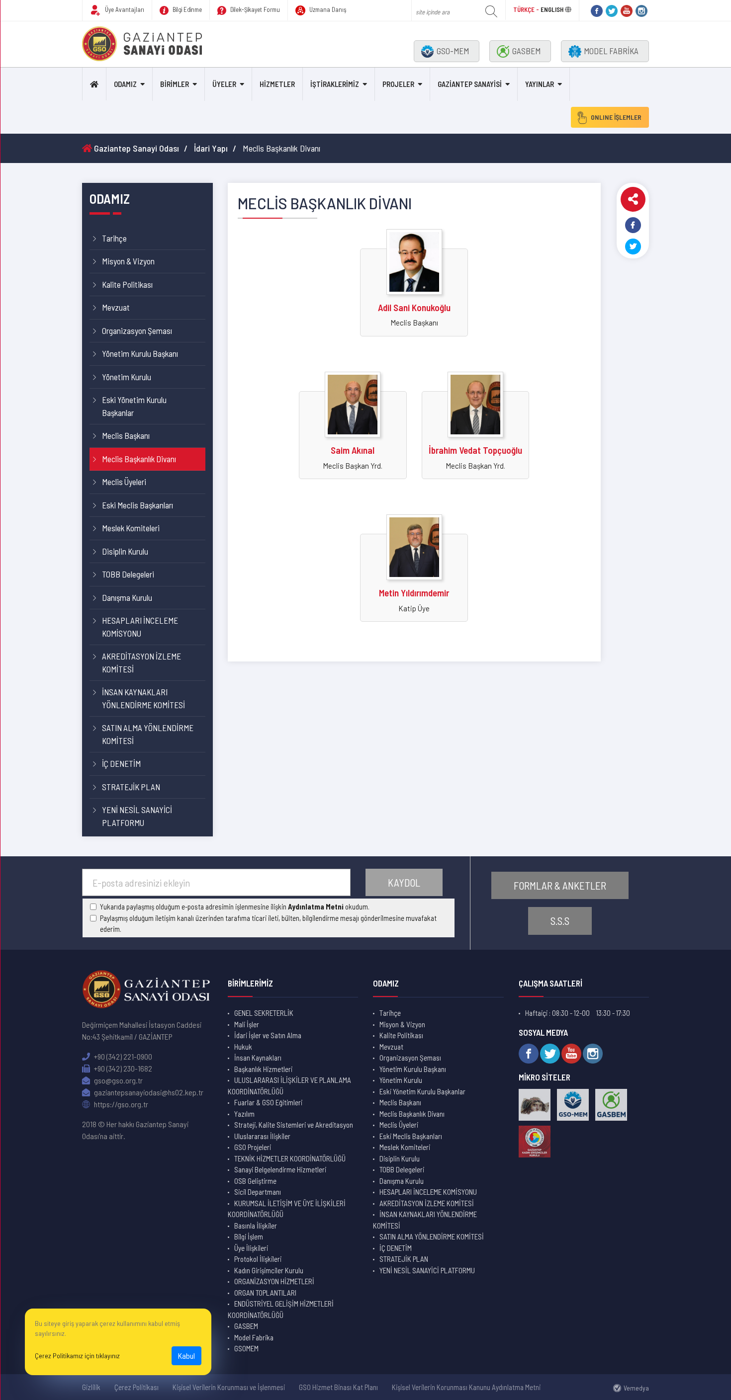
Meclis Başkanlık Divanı (139, 459)
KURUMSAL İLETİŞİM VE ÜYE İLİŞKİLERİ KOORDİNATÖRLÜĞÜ (287, 1209)
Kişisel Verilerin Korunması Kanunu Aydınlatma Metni (466, 1387)
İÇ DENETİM (121, 763)
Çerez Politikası (136, 1387)
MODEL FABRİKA (611, 51)
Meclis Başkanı (126, 435)
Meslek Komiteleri (131, 528)
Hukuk (243, 1046)
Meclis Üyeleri (124, 482)
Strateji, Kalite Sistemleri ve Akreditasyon (293, 1124)
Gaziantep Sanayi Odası (135, 148)
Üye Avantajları (123, 9)
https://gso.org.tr (120, 1104)
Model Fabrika (254, 1337)
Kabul (186, 1355)
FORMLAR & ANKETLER (560, 885)
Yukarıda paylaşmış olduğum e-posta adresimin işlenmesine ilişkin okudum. (234, 906)
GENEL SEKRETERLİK (263, 1012)
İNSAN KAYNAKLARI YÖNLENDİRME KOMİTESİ (143, 698)
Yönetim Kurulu (126, 377)
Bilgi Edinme (186, 9)
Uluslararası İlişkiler (262, 1136)
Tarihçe (114, 238)
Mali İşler (246, 1024)
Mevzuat (116, 307)
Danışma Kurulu (127, 597)
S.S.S (559, 920)
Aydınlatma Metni (316, 906)
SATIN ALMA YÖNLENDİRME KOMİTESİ (147, 734)
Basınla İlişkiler (255, 1225)
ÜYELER (224, 84)
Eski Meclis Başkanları (137, 505)
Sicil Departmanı (257, 1191)
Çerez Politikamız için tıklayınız (77, 1355)
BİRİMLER (174, 84)
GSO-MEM (453, 51)
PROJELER (398, 84)
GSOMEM (246, 1348)
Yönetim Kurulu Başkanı (140, 353)
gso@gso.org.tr (117, 1080)
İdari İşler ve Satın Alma (267, 1035)
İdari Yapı (211, 148)
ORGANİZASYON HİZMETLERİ (274, 1281)
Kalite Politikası (127, 284)
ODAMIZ (125, 84)
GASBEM (526, 51)
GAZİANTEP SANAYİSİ (470, 84)
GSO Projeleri (252, 1147)
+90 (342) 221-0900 (122, 1056)
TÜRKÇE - (527, 9)
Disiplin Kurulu (125, 551)
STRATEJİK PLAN (131, 787)
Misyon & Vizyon (128, 261)
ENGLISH (552, 9)
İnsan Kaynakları (257, 1057)
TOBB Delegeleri (128, 574)
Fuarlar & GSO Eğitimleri (268, 1102)
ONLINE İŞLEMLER (616, 117)
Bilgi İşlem (248, 1236)
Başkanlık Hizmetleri (263, 1069)
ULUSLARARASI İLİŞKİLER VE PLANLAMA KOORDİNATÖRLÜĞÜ (289, 1085)
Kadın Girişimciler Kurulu (268, 1270)
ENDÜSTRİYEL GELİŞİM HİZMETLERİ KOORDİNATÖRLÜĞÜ (281, 1309)
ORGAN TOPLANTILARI (265, 1292)
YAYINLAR (539, 84)
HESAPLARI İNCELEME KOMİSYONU (140, 626)
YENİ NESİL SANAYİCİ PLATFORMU (137, 816)
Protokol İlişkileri (257, 1258)
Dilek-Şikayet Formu (254, 9)
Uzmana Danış (327, 9)
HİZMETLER (277, 84)
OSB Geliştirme (255, 1180)
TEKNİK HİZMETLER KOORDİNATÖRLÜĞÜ (290, 1158)
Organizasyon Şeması (137, 330)
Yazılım (244, 1113)
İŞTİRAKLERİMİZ (334, 84)
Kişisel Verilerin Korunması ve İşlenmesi (229, 1387)
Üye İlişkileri (251, 1247)
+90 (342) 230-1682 (122, 1068)
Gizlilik (91, 1387)
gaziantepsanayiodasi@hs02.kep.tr (147, 1092)
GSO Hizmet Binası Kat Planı (338, 1387)
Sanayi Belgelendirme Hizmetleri (280, 1169)
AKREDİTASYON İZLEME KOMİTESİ (141, 662)
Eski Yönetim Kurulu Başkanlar (134, 406)
